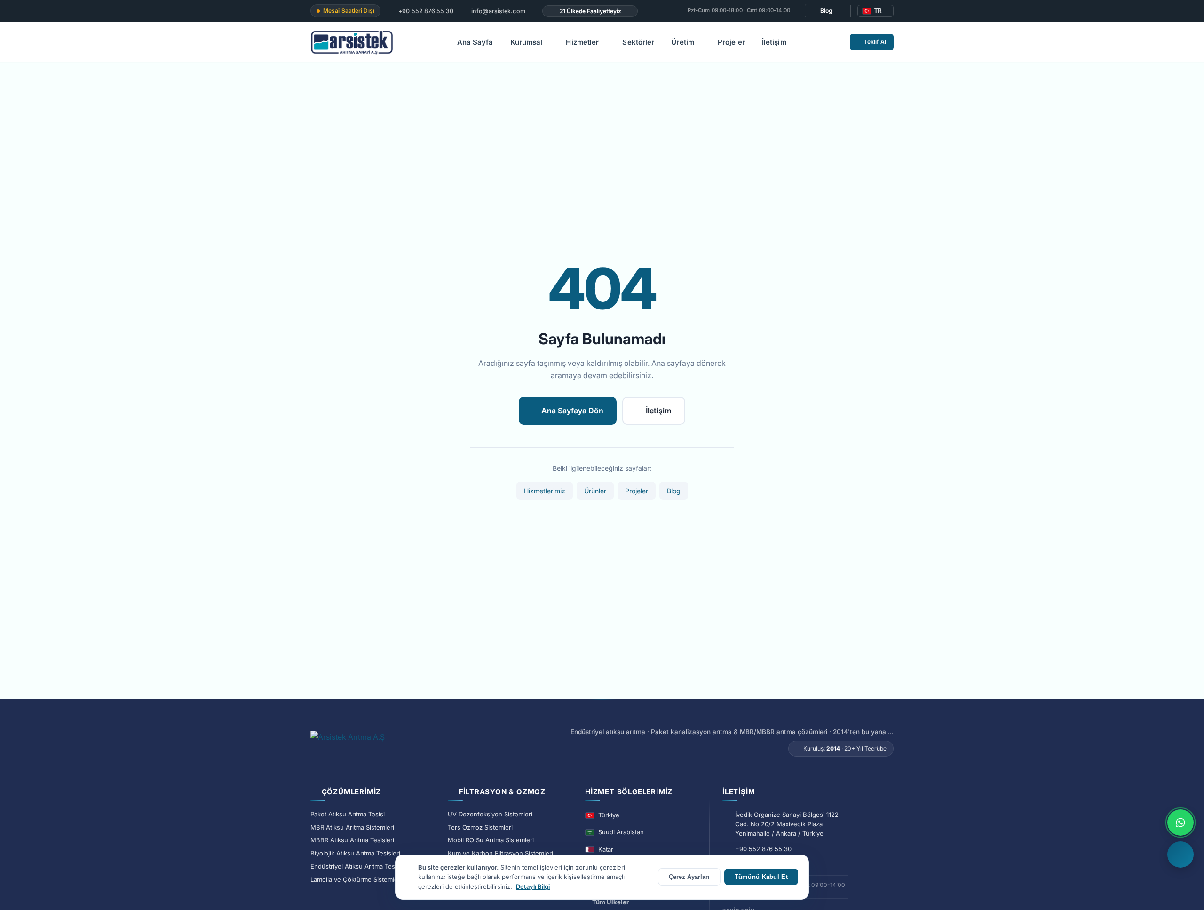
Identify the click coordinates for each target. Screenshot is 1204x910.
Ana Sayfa (475, 42)
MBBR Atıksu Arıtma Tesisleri (352, 840)
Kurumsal (526, 42)
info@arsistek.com (497, 11)
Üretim (682, 42)
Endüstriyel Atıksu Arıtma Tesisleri (359, 866)
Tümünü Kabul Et (761, 876)
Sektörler (638, 42)
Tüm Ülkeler (610, 902)
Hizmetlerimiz (544, 491)
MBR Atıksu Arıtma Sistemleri (352, 827)
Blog (826, 10)
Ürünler (595, 491)
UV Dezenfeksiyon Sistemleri (490, 814)
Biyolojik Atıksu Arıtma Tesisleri (355, 853)
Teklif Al (875, 41)
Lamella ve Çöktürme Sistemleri (356, 879)
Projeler (731, 42)
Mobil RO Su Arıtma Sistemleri (491, 840)
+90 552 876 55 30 (425, 11)
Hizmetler (582, 42)
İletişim (774, 42)
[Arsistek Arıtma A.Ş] (347, 742)
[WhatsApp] (1180, 822)
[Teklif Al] (1180, 854)
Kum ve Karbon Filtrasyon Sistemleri (500, 853)
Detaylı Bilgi (533, 886)
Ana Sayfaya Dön (572, 410)
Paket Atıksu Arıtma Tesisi (347, 814)
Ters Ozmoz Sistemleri (480, 827)
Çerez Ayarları (689, 876)
